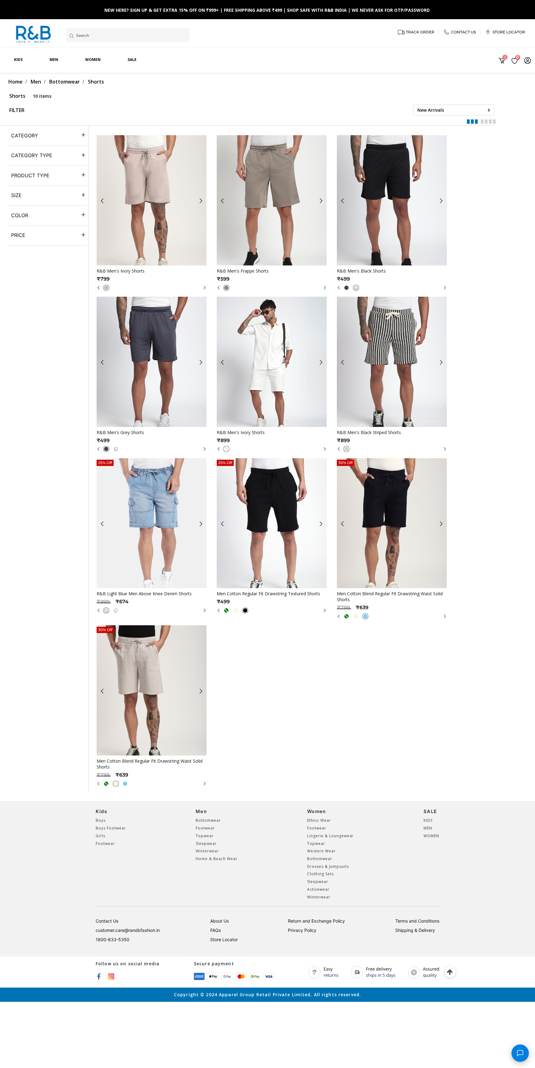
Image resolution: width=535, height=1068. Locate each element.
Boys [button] (101, 820)
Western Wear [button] (321, 851)
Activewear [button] (318, 889)
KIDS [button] (428, 820)
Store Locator (224, 939)
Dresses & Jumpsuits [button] (328, 866)
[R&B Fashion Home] (34, 34)
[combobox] (127, 35)
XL (287, 247)
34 (153, 570)
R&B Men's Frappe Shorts (243, 271)
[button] (527, 60)
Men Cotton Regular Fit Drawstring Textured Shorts (268, 593)
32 (139, 570)
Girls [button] (100, 835)
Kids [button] (18, 59)
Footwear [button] (105, 843)
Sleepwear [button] (206, 843)
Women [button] (93, 59)
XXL (300, 247)
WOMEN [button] (431, 835)
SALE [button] (132, 59)
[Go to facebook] (99, 976)
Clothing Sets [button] (320, 873)
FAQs (215, 930)
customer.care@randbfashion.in (128, 930)
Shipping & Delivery (415, 930)
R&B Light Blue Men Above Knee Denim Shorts (144, 593)
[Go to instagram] (111, 976)
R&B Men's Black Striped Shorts (369, 432)
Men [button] (54, 59)
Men (36, 81)
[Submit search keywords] (71, 35)
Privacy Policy (302, 930)
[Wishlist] (168, 260)
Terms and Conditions (417, 921)
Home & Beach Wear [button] (216, 858)
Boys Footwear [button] (111, 828)
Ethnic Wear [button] (319, 820)
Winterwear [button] (207, 851)
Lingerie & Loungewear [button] (330, 835)
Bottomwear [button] (208, 820)
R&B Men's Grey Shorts (120, 432)
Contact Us (107, 921)
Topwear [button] (205, 835)
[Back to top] (450, 972)
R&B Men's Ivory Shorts (121, 271)
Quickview (156, 260)
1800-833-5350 (112, 939)
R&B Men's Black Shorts (361, 271)
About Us (219, 921)
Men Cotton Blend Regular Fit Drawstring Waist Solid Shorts (390, 596)
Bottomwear (64, 81)
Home (15, 81)
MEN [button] (428, 828)
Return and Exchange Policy (316, 921)
